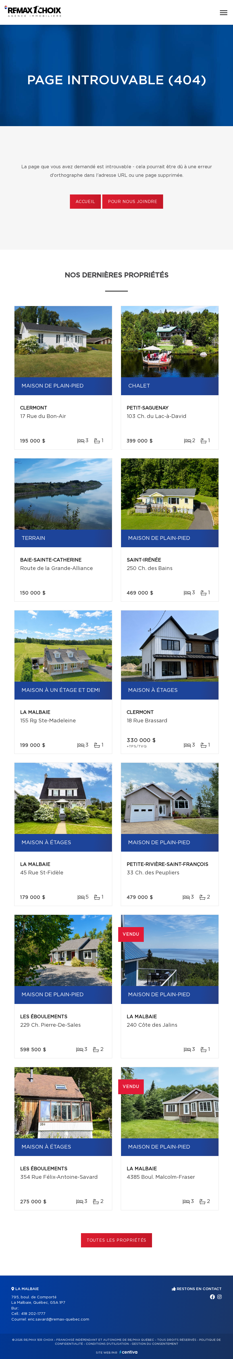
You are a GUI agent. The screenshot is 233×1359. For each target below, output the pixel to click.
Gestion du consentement (155, 1343)
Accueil (85, 202)
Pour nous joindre (132, 202)
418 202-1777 (33, 1314)
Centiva (128, 1352)
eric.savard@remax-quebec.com (58, 1319)
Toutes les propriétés (117, 1241)
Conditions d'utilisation (107, 1343)
